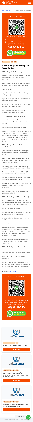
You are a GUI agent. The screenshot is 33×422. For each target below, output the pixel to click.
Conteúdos (8, 10)
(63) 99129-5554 (17, 46)
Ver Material (16, 349)
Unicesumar (12, 271)
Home (3, 10)
